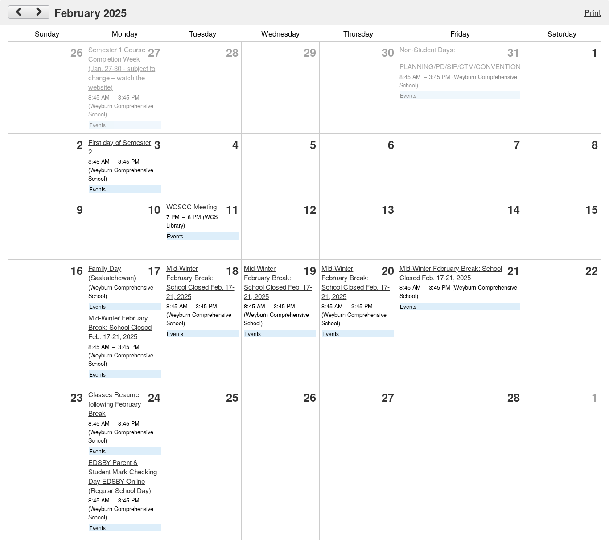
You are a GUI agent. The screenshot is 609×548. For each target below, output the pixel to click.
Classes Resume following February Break (114, 404)
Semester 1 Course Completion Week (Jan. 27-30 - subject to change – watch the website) (121, 68)
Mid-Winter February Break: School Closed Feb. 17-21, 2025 (120, 327)
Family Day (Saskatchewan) (112, 272)
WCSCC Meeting (191, 206)
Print (592, 12)
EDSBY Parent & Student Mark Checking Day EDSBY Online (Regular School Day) (122, 476)
